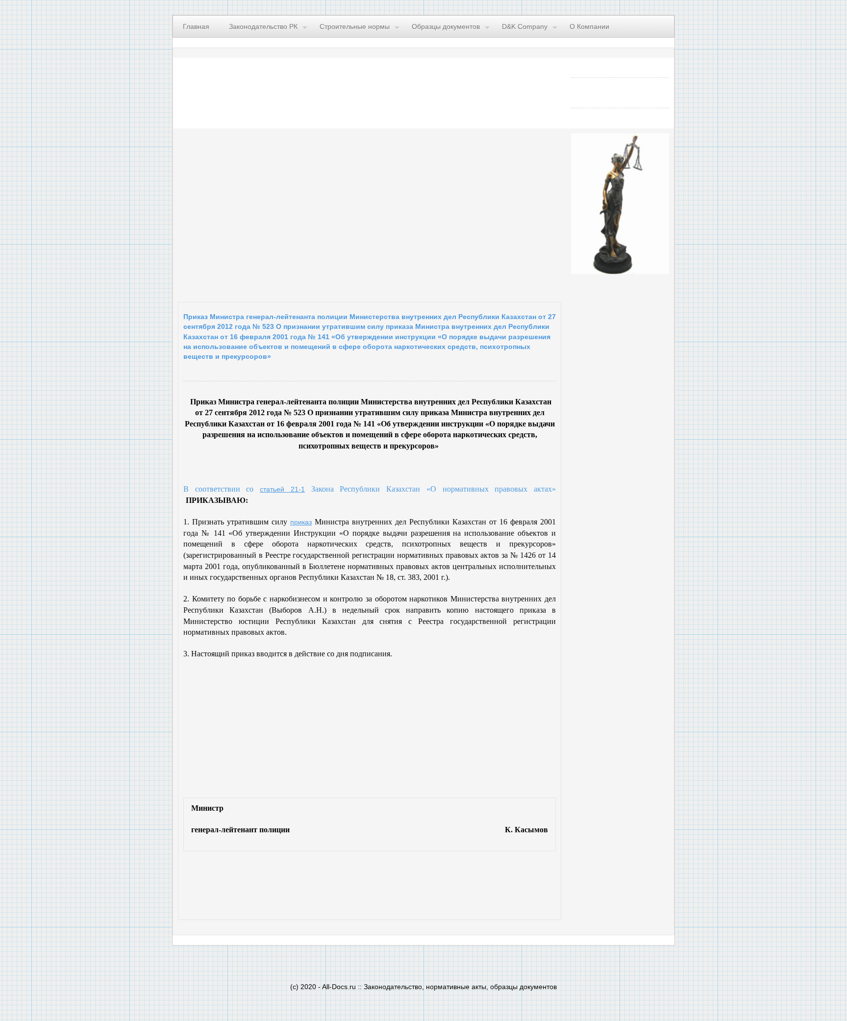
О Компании (589, 26)
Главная (196, 26)
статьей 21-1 (282, 489)
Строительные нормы (355, 26)
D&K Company (525, 26)
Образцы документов (446, 26)
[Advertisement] (298, 212)
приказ (301, 522)
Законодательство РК (263, 26)
